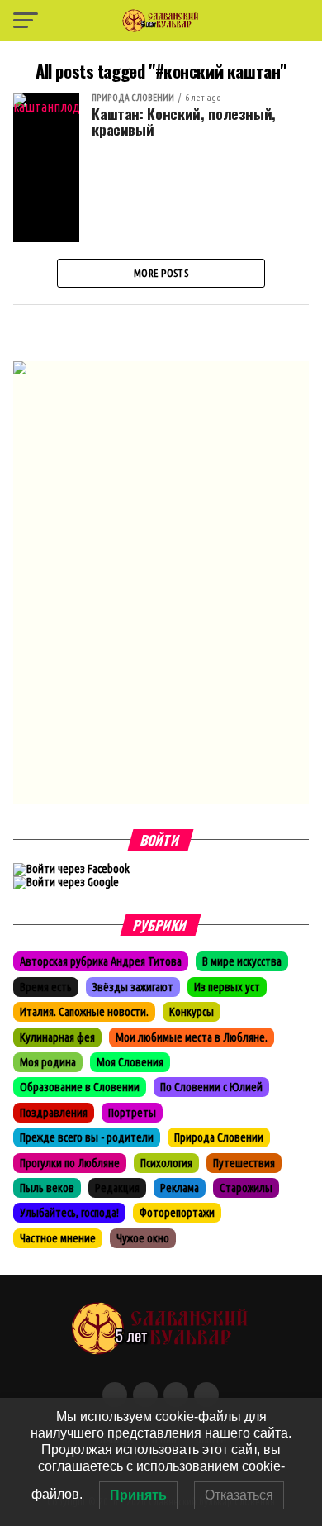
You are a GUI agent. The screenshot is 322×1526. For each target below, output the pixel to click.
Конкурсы (191, 1011)
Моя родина (48, 1062)
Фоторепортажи (177, 1212)
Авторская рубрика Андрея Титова (101, 961)
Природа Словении (218, 1137)
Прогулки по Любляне (70, 1163)
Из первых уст (227, 987)
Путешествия (244, 1163)
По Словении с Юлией (211, 1087)
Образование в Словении (80, 1087)
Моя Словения (130, 1062)
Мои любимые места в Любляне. (192, 1037)
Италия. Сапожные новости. (84, 1011)
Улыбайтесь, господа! (69, 1212)
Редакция (117, 1188)
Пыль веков (47, 1188)
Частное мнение (58, 1238)
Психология (166, 1163)
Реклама (179, 1188)
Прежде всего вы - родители (87, 1137)
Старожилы (246, 1188)
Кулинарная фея (57, 1037)
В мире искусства (242, 961)
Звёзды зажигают (132, 987)
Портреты (132, 1112)
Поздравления (54, 1112)
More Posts (161, 273)
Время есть (46, 987)
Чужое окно (142, 1238)
